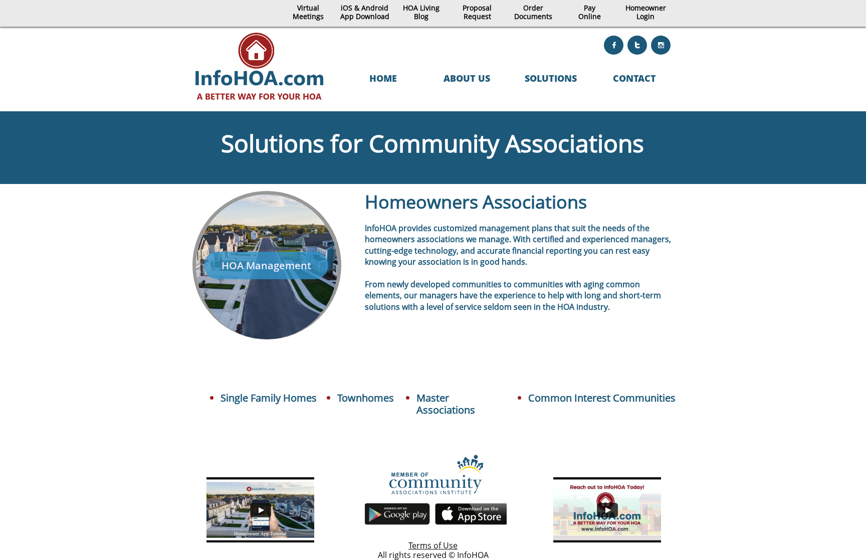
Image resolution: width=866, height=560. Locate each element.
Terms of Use (433, 545)
